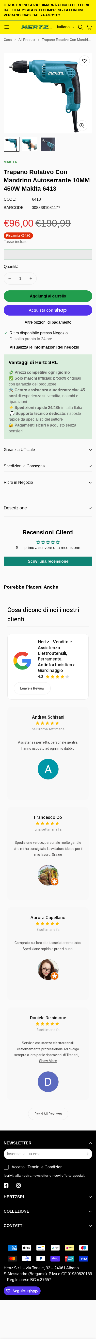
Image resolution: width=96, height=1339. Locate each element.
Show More (48, 1061)
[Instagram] (18, 1185)
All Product (26, 40)
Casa (8, 40)
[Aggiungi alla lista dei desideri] (84, 60)
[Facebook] (6, 1185)
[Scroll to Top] (87, 1313)
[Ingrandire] (82, 125)
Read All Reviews (48, 1114)
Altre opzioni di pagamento (48, 322)
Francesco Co (48, 817)
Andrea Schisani (48, 717)
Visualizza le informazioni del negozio (44, 347)
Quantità (11, 266)
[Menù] (7, 27)
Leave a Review (32, 688)
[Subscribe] (86, 1154)
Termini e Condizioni (46, 1167)
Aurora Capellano (48, 917)
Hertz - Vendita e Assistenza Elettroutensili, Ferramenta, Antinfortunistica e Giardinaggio (57, 656)
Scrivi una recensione (48, 561)
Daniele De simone (48, 1017)
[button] (80, 27)
